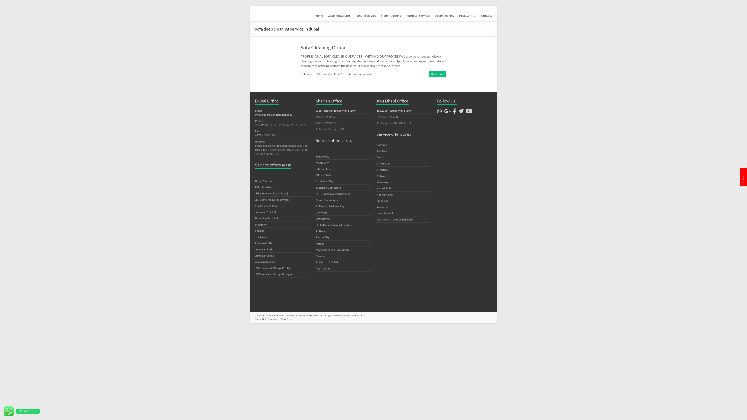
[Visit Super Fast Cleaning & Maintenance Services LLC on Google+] (447, 112)
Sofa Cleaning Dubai (323, 47)
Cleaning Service (339, 15)
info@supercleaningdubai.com (273, 114)
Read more (437, 74)
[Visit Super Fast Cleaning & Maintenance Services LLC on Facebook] (454, 112)
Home (319, 15)
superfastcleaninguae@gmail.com (336, 110)
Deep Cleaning (444, 15)
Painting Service (365, 15)
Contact (486, 15)
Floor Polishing (391, 15)
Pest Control (467, 15)
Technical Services (418, 15)
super (309, 74)
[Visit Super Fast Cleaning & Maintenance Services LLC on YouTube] (469, 112)
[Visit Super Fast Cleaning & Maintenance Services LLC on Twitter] (461, 112)
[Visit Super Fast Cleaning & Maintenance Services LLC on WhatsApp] (439, 112)
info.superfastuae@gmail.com (394, 110)
